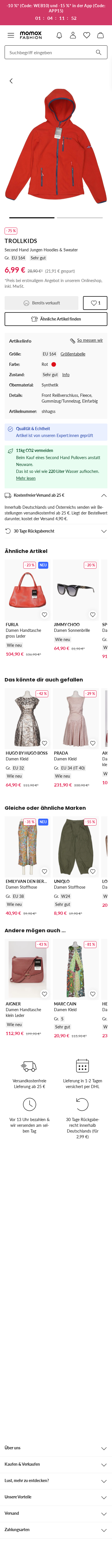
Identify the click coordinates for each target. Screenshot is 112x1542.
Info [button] (65, 374)
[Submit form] (98, 52)
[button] (56, 319)
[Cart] (100, 35)
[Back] (11, 80)
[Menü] (11, 35)
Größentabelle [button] (73, 353)
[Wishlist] (87, 35)
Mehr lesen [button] (26, 478)
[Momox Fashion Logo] (31, 35)
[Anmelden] (73, 35)
